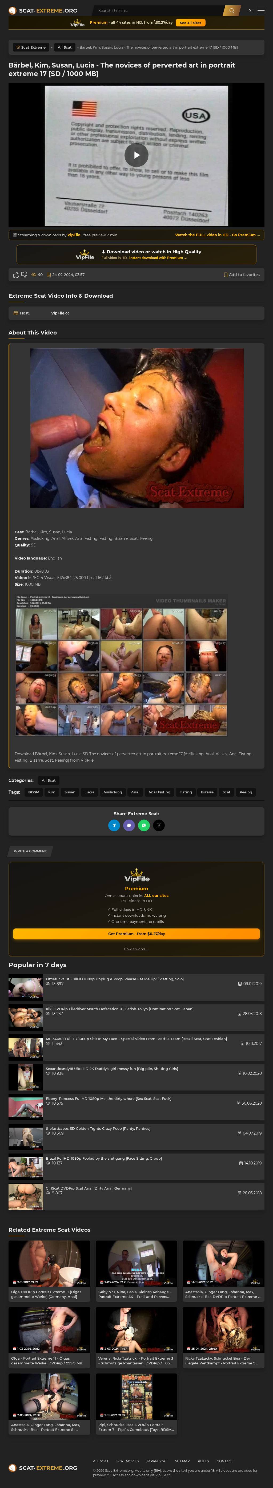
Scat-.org (48, 10)
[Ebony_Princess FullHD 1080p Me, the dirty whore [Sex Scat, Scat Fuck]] (26, 1107)
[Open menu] (261, 11)
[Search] (232, 10)
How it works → (136, 949)
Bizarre (207, 792)
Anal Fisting (159, 792)
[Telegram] (114, 825)
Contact (225, 1461)
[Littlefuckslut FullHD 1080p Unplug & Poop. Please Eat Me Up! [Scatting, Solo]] (26, 987)
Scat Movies (128, 1461)
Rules (203, 1461)
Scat (227, 792)
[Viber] (129, 825)
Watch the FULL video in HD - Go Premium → (217, 235)
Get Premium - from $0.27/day (136, 934)
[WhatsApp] (144, 825)
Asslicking (112, 792)
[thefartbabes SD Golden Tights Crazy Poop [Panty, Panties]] (26, 1137)
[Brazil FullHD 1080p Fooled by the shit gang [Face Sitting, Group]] (26, 1167)
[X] (159, 825)
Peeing (246, 792)
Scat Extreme (33, 47)
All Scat (65, 47)
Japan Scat (157, 1461)
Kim (51, 792)
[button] (250, 10)
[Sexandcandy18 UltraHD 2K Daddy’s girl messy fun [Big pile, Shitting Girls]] (26, 1077)
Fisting (185, 792)
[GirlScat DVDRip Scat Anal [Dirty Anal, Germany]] (26, 1196)
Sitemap (182, 1461)
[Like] (16, 275)
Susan (70, 792)
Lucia (89, 792)
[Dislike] (24, 275)
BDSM (33, 792)
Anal (135, 792)
